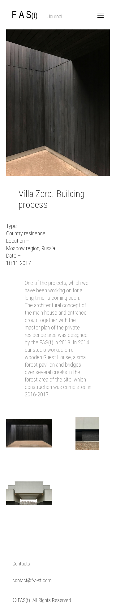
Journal (55, 17)
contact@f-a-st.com (32, 580)
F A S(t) (24, 15)
